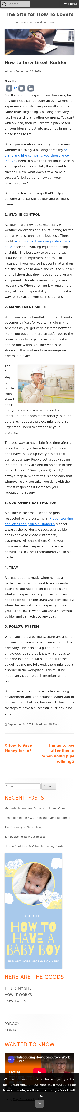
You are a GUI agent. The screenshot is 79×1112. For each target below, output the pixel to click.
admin (8, 71)
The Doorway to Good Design (24, 827)
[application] (39, 1072)
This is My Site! (19, 988)
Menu (72, 4)
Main (56, 724)
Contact (13, 1030)
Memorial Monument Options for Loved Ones (35, 808)
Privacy (12, 1024)
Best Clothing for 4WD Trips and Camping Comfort (38, 817)
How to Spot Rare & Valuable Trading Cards (34, 846)
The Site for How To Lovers (40, 14)
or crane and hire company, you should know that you (37, 155)
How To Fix (15, 1001)
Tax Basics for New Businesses (25, 836)
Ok (39, 1103)
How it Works (18, 995)
